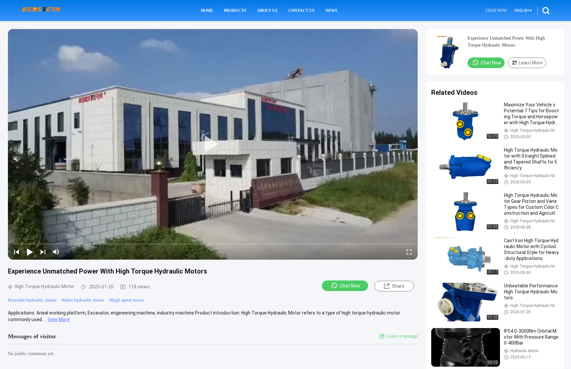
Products (235, 10)
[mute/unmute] (56, 252)
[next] (43, 252)
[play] (213, 144)
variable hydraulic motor (33, 300)
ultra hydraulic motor (84, 300)
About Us (267, 10)
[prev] (16, 252)
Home (207, 10)
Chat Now (496, 10)
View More (59, 319)
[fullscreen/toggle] (409, 252)
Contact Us (301, 10)
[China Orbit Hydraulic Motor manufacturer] (41, 10)
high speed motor (128, 300)
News (331, 10)
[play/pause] (29, 252)
